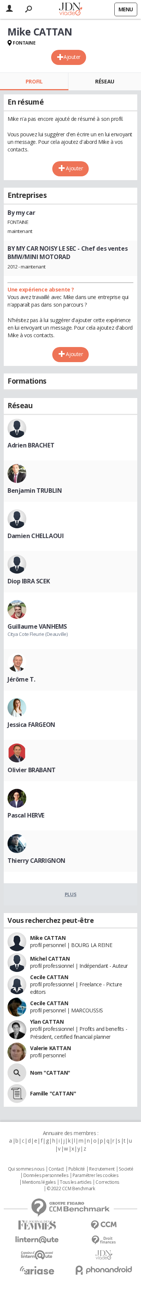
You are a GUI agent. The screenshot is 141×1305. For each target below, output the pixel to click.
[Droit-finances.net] (104, 1240)
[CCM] (104, 1225)
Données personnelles (45, 1175)
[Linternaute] (37, 1239)
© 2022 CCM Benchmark (71, 1188)
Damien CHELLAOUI (36, 536)
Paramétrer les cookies (95, 1175)
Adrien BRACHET (31, 445)
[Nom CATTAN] (17, 1072)
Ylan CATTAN (47, 1021)
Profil (34, 81)
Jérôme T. (21, 679)
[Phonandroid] (104, 1270)
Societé (126, 1169)
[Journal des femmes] (37, 1225)
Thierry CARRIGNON (36, 860)
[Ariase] (37, 1270)
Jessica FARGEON (31, 724)
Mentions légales (38, 1182)
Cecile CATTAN (49, 977)
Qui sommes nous (26, 1169)
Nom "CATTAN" (50, 1072)
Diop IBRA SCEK (29, 581)
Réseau (104, 81)
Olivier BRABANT (32, 770)
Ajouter (72, 56)
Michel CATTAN (50, 958)
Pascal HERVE (26, 815)
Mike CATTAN (47, 937)
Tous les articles (75, 1182)
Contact (56, 1169)
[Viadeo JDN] (104, 1255)
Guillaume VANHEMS (37, 626)
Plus (70, 894)
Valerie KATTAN (50, 1048)
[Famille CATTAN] (17, 1093)
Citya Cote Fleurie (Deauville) (37, 634)
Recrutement (101, 1169)
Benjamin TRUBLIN (35, 490)
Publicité (76, 1169)
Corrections (107, 1182)
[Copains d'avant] (37, 1255)
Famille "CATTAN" (53, 1093)
